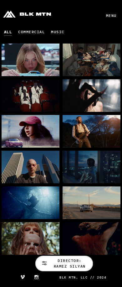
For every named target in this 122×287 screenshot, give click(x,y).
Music (57, 31)
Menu (111, 15)
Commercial (31, 31)
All (8, 31)
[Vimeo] (23, 278)
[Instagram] (36, 278)
